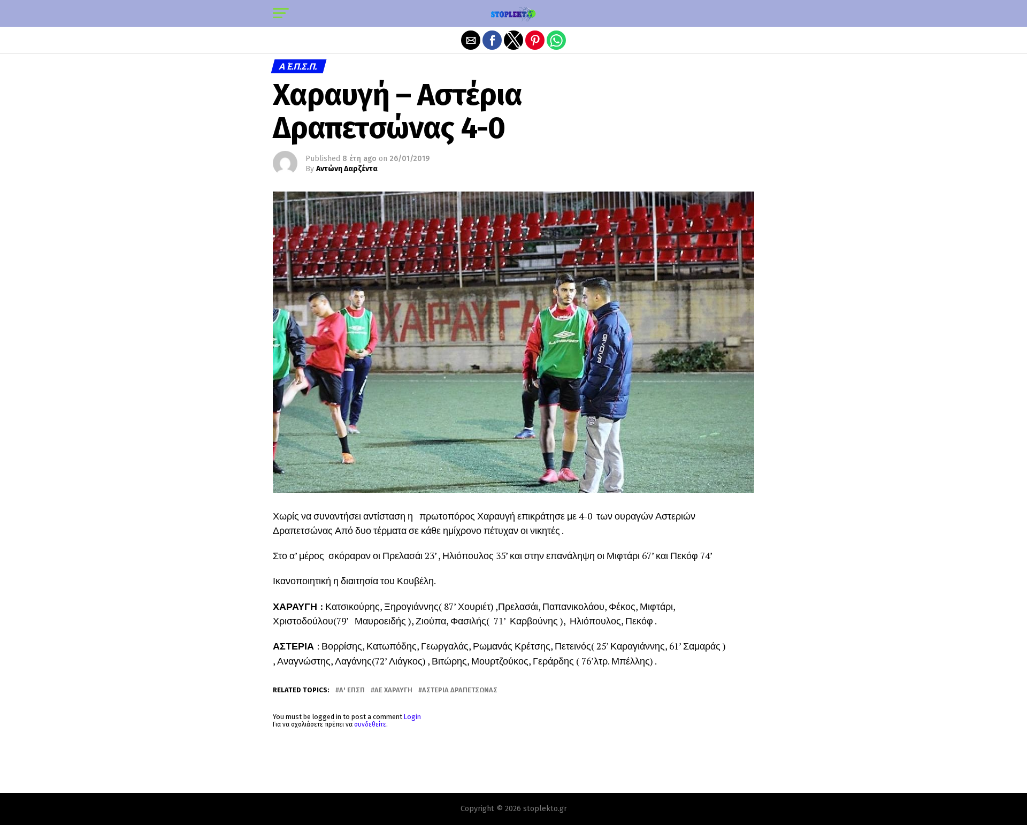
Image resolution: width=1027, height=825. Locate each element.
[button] (281, 13)
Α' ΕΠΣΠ (352, 690)
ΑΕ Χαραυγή (393, 690)
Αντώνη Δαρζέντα (347, 168)
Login (412, 717)
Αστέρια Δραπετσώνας (459, 690)
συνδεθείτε (370, 724)
